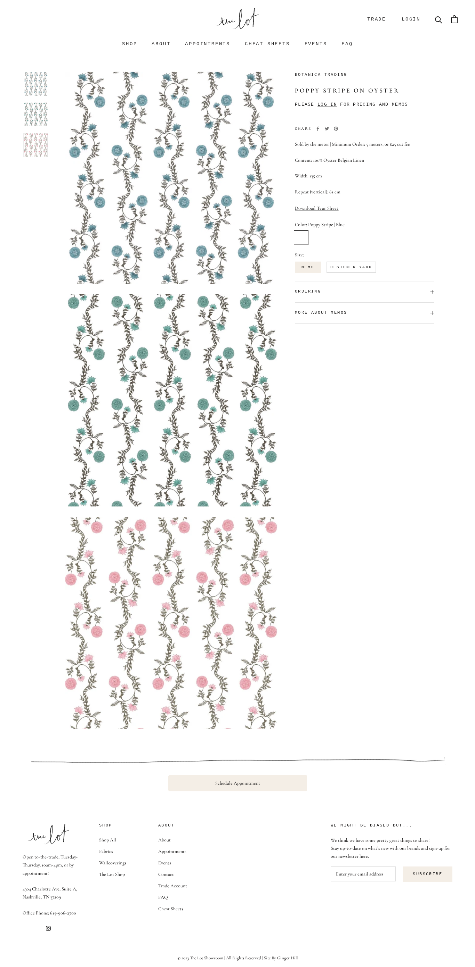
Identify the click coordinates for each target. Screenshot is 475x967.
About (161, 44)
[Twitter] (327, 129)
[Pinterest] (336, 129)
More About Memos (321, 312)
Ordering (308, 291)
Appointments (207, 44)
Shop (129, 44)
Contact (166, 874)
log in (327, 104)
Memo (307, 267)
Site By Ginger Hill (281, 958)
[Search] (438, 19)
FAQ (347, 44)
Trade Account (172, 886)
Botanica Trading (321, 74)
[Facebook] (318, 129)
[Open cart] (454, 19)
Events (316, 44)
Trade (376, 19)
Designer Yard (351, 267)
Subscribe (427, 874)
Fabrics (106, 851)
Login (411, 19)
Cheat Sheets (267, 44)
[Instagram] (48, 928)
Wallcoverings (112, 863)
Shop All (107, 840)
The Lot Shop (112, 874)
